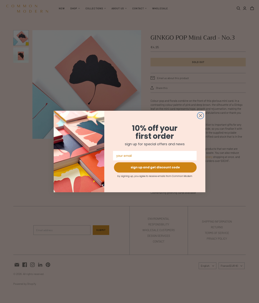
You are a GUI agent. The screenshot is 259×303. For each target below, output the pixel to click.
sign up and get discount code (155, 167)
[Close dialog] (200, 115)
